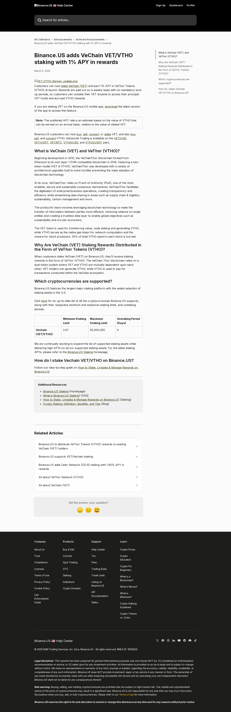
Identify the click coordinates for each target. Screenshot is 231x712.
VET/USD (120, 138)
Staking (67, 575)
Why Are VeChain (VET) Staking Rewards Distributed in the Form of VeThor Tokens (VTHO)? (175, 68)
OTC (65, 568)
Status (94, 602)
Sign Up (160, 5)
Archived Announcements (90, 39)
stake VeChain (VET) (74, 86)
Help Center (98, 549)
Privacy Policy (42, 581)
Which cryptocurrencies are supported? (174, 81)
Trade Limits (98, 575)
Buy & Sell (68, 549)
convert (94, 134)
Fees (94, 562)
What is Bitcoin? (128, 586)
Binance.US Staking (80, 352)
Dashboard (176, 5)
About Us (39, 549)
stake (107, 134)
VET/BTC (56, 142)
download (111, 106)
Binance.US (84, 672)
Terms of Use (41, 575)
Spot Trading (70, 562)
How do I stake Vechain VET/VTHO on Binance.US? (173, 90)
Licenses (39, 568)
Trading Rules (99, 568)
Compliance (41, 562)
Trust (37, 555)
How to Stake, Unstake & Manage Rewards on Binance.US (81, 399)
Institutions (68, 581)
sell (85, 134)
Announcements (63, 39)
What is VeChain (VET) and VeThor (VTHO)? (173, 54)
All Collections (42, 39)
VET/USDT (41, 142)
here (44, 301)
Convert (67, 555)
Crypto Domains (72, 588)
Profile (191, 5)
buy (79, 134)
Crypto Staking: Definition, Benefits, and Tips (71, 404)
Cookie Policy (42, 588)
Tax (93, 555)
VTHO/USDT (93, 142)
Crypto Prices (127, 549)
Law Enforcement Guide (41, 598)
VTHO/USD (70, 142)
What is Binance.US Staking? (61, 395)
